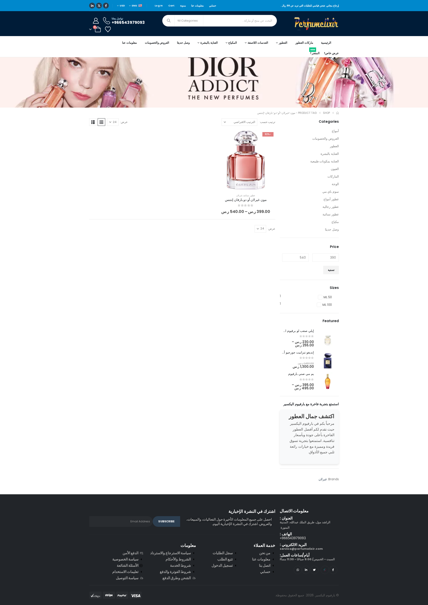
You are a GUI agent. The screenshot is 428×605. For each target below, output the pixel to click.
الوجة (335, 184)
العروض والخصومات (157, 43)
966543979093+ (293, 538)
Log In (159, 5)
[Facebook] (106, 5)
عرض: (124, 122)
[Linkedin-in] (306, 570)
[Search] (169, 20)
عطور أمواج (331, 199)
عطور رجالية (331, 206)
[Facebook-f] (333, 570)
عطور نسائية (249, 195)
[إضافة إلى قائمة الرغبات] (268, 137)
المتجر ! (315, 52)
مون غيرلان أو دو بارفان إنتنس (246, 199)
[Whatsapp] (298, 570)
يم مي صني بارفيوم (301, 374)
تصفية (331, 270)
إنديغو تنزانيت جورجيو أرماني (295, 352)
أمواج (335, 131)
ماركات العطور (304, 43)
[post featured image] (327, 338)
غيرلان (239, 195)
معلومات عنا (197, 5)
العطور (334, 146)
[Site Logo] (316, 23)
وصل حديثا (183, 43)
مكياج (335, 222)
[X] (99, 5)
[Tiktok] (325, 570)
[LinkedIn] (92, 5)
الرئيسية (326, 43)
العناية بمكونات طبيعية (324, 161)
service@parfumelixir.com (301, 549)
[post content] (245, 159)
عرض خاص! (331, 53)
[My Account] (95, 21)
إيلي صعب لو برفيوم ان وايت (295, 331)
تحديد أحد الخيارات (242, 185)
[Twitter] (314, 570)
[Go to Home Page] (337, 113)
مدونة (183, 5)
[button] (101, 122)
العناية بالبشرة (330, 153)
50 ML (327, 297)
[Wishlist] (107, 29)
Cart (171, 5)
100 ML (327, 304)
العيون (335, 169)
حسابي (212, 5)
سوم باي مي (330, 191)
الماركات (333, 176)
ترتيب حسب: (267, 122)
